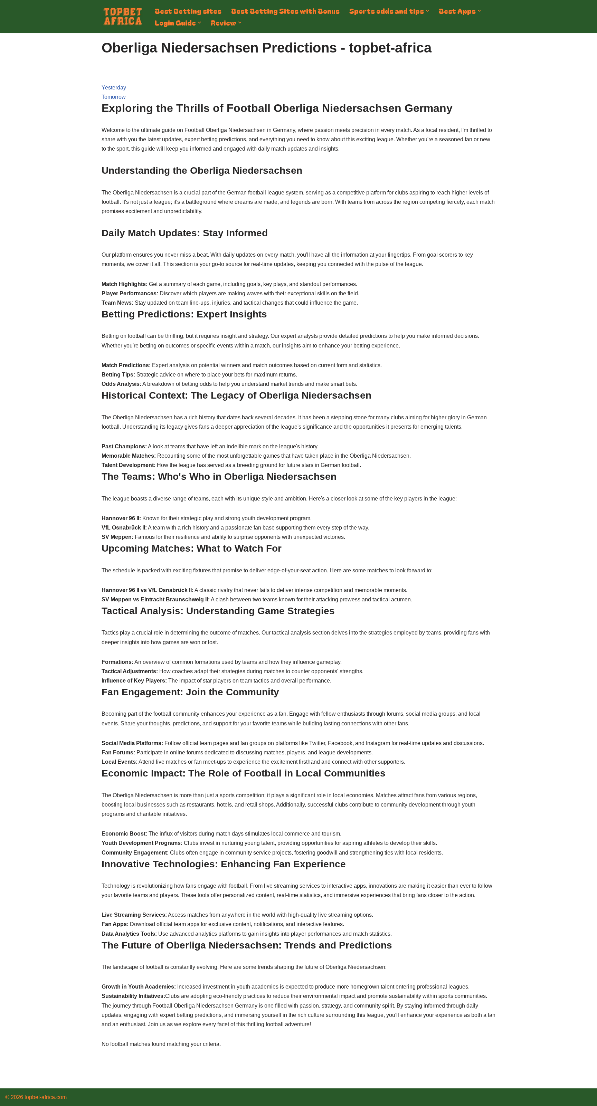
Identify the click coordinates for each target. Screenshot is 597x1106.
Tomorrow (114, 97)
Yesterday (114, 87)
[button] (427, 10)
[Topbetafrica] (122, 16)
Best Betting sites (188, 11)
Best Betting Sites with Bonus (285, 11)
